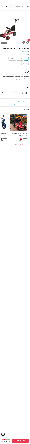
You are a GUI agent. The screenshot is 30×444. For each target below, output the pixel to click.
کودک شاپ (26, 11)
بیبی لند (24, 51)
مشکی (11, 58)
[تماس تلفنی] (3, 434)
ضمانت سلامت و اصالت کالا (16, 104)
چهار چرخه (19, 11)
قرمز (19, 58)
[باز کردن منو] (27, 6)
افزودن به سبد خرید (20, 440)
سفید (24, 63)
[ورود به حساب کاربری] (6, 6)
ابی (26, 58)
